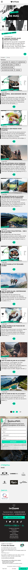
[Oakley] (5, 474)
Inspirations (21, 62)
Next (20, 412)
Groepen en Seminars (14, 528)
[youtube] (17, 522)
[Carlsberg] (14, 482)
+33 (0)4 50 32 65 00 (19, 512)
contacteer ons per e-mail (15, 517)
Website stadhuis (14, 534)
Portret (18, 70)
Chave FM (13, 62)
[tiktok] (21, 522)
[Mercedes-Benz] (23, 474)
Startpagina (3, 57)
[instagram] (14, 522)
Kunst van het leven (7, 64)
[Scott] (5, 482)
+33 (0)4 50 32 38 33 (20, 514)
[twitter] (10, 522)
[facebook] (6, 522)
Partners (14, 533)
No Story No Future (7, 67)
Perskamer (14, 530)
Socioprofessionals (14, 537)
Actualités (5, 62)
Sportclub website (14, 536)
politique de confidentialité (20, 444)
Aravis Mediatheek (14, 531)
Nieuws (17, 64)
